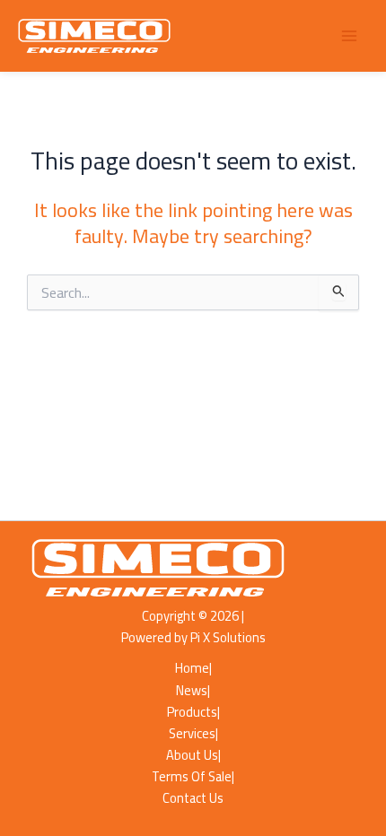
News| (193, 690)
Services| (193, 734)
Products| (193, 712)
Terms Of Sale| (193, 777)
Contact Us (193, 798)
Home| (193, 668)
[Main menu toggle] (349, 36)
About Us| (193, 755)
